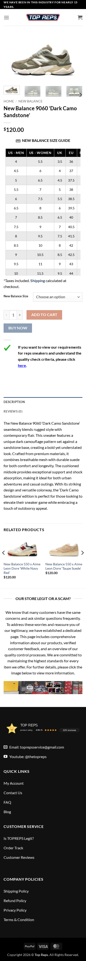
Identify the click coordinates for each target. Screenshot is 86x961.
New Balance (30, 101)
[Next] (80, 95)
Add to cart (44, 314)
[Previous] (4, 562)
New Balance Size (16, 296)
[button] (6, 17)
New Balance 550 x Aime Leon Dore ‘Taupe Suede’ (63, 566)
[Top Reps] (43, 17)
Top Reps (41, 955)
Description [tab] (14, 402)
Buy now (17, 328)
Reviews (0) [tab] (13, 411)
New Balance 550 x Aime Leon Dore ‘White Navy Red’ (22, 568)
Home (9, 101)
